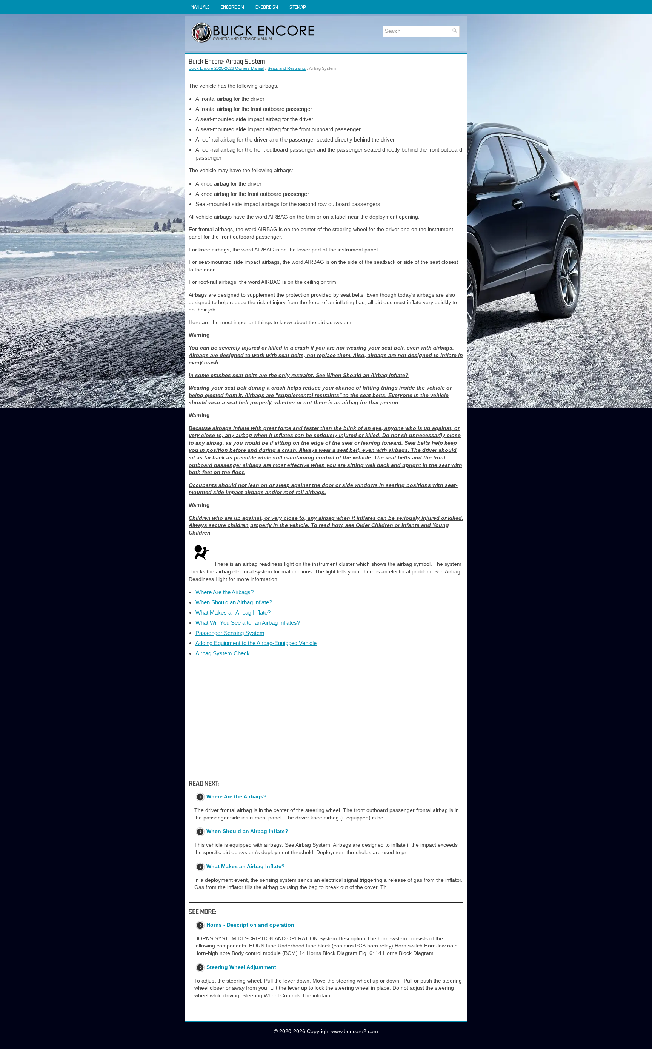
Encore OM (232, 7)
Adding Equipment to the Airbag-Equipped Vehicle (256, 643)
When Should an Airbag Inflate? (233, 602)
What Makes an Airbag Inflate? (233, 612)
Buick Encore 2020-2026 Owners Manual (226, 68)
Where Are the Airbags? (224, 592)
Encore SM (266, 7)
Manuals (200, 7)
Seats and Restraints (287, 68)
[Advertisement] (326, 715)
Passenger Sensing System (229, 633)
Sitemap (297, 7)
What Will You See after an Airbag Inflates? (247, 622)
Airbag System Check (222, 653)
